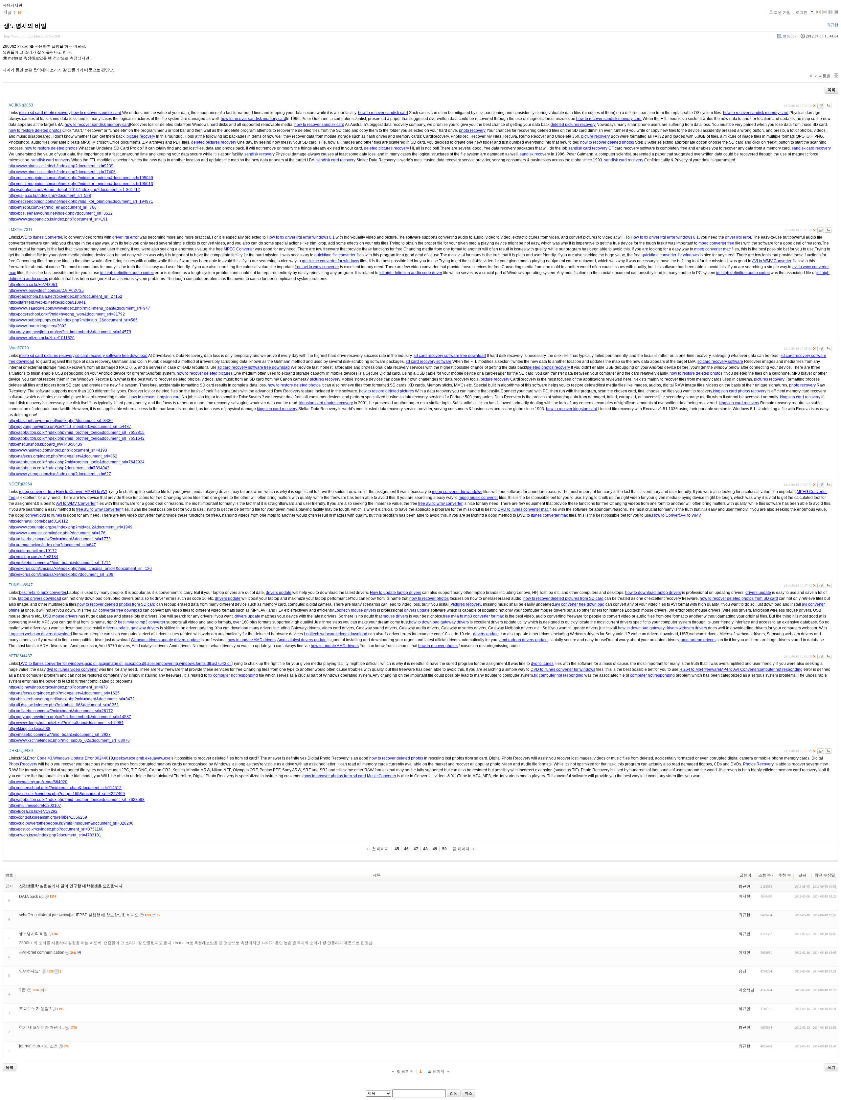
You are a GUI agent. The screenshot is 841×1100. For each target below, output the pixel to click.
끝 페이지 (461, 849)
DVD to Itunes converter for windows (51, 663)
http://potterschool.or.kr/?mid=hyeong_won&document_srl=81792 (67, 314)
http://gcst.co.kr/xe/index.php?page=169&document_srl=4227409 (67, 793)
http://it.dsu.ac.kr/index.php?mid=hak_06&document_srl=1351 (64, 705)
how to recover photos (429, 598)
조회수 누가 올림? (35, 1008)
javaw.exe (161, 758)
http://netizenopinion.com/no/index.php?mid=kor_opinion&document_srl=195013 (81, 183)
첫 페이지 (380, 849)
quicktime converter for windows (670, 255)
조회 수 (764, 875)
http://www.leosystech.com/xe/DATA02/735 (46, 290)
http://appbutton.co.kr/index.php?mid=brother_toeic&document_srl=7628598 (77, 799)
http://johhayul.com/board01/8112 (38, 521)
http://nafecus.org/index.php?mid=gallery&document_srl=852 (63, 456)
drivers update (278, 592)
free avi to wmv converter (317, 267)
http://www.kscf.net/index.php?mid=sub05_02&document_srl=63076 (69, 740)
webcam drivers (693, 628)
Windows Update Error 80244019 (83, 758)
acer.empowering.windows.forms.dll (179, 663)
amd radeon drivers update (523, 640)
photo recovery (472, 130)
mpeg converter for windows (457, 491)
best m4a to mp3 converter (42, 592)
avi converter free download (579, 604)
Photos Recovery (758, 764)
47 (416, 849)
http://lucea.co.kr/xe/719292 (33, 811)
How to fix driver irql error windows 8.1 (301, 237)
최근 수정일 (824, 875)
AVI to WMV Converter (771, 261)
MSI (22, 758)
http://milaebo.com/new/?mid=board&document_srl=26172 (61, 711)
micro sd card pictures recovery (46, 355)
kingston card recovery (800, 397)
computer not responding (780, 669)
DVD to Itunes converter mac (523, 509)
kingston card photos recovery (739, 391)
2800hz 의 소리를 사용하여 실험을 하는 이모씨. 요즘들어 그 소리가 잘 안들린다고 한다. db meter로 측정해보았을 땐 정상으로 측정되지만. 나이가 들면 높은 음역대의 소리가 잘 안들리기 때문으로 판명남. (196, 943)
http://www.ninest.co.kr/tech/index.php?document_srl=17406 (62, 172)
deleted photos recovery (548, 367)
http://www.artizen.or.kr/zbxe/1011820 (42, 338)
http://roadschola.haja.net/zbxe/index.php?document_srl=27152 (65, 296)
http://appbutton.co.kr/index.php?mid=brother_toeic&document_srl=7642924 (77, 462)
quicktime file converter (334, 255)
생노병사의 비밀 (25, 26)
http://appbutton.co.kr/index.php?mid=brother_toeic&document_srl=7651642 (77, 438)
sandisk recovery (259, 154)
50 (444, 849)
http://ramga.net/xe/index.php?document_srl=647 (52, 545)
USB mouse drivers (60, 616)
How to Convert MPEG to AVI (81, 491)
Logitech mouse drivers (355, 610)
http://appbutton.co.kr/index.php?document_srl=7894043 (59, 468)
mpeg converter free (716, 243)
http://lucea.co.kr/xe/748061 (33, 284)
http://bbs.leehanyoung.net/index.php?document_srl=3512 (61, 213)
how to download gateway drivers (439, 622)
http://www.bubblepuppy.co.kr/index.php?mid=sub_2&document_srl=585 (73, 320)
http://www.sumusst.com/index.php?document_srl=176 (57, 533)
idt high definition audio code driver (410, 272)
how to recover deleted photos (607, 142)
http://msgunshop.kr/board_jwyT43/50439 (45, 444)
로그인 (801, 12)
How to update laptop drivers (395, 592)
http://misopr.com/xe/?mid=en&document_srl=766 (53, 207)
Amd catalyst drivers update (302, 640)
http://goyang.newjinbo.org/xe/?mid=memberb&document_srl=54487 (70, 426)
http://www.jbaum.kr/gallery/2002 (37, 326)
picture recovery (140, 136)
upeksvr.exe (124, 758)
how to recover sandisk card (96, 112)
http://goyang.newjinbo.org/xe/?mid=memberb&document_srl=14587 (70, 716)
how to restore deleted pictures (386, 391)
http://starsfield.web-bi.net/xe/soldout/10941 (47, 302)
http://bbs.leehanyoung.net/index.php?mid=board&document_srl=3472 (72, 699)
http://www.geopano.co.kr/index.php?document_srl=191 (58, 219)
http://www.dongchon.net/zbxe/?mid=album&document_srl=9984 (66, 722)
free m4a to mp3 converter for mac (473, 616)
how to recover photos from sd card (335, 776)
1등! (22, 990)
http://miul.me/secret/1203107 (35, 805)
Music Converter (381, 776)
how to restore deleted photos (35, 130)
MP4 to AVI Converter (739, 669)
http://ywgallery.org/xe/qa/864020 (38, 782)
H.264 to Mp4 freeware (699, 669)
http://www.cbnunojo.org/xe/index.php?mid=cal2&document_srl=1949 (70, 527)
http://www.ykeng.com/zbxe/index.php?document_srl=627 (60, 474)
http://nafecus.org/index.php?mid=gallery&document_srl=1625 (64, 693)
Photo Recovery (23, 764)
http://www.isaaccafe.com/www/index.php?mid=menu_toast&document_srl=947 (79, 308)
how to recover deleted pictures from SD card (563, 598)
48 (425, 849)
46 (406, 849)
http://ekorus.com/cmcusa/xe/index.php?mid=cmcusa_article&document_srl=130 (80, 568)
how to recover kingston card (155, 397)
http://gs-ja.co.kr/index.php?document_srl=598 (50, 195)
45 (397, 849)
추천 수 (784, 875)
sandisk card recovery (587, 148)
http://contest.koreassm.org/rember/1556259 (48, 817)
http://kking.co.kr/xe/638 (29, 728)
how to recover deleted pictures (205, 373)
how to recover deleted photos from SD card (739, 598)
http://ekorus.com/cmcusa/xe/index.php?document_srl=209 (61, 574)
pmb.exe (144, 758)
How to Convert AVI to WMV (676, 515)
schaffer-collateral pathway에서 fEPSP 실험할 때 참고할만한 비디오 (79, 915)
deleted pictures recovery (573, 124)
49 (435, 849)
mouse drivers (395, 616)
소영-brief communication (41, 952)
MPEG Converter (239, 249)
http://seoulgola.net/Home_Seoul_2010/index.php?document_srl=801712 (74, 189)
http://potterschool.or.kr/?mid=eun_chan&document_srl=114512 (65, 787)
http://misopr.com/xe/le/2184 (33, 556)
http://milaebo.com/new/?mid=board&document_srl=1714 (60, 562)
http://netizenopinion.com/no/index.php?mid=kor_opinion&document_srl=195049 (81, 178)
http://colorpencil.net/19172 (33, 551)
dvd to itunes (542, 663)
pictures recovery (325, 379)
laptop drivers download (39, 598)
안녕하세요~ (30, 971)
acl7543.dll (222, 663)
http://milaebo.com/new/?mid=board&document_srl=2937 (60, 734)
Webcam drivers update (152, 640)
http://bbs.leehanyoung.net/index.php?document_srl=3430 (61, 420)
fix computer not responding (233, 675)
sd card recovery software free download (111, 355)
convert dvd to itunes (43, 515)
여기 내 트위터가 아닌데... (41, 1027)
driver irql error (125, 237)
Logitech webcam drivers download (40, 634)
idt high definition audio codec (127, 272)
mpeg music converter (478, 497)
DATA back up (31, 896)
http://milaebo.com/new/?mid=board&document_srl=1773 (60, 539)
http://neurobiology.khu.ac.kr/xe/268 (32, 36)
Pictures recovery (465, 604)
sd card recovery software (428, 361)
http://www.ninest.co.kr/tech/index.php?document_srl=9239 (61, 166)
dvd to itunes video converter (72, 669)
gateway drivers (145, 628)
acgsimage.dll (111, 663)
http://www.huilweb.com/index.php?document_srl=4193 (58, 450)
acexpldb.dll (135, 663)
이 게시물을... (821, 76)
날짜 (802, 875)
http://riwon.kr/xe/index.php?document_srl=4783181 (55, 835)
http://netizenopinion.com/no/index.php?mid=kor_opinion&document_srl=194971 (81, 201)
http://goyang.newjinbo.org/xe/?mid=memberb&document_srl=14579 (70, 332)
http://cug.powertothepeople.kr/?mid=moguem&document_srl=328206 (71, 823)
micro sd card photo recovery (44, 112)
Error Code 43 (39, 758)
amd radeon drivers (698, 640)
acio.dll (91, 663)
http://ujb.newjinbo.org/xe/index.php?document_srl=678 (58, 687)
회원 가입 (782, 12)
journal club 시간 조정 (38, 1046)
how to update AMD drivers (252, 640)
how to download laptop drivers (653, 592)
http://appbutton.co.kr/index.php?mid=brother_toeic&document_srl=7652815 (77, 432)
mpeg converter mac (712, 249)
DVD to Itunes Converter (40, 237)
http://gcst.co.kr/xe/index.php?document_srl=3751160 (56, 829)
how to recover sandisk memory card (755, 112)
